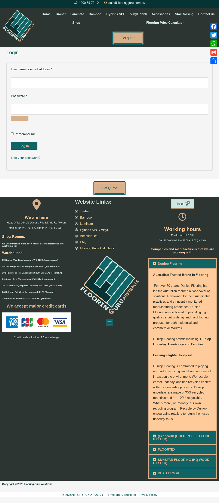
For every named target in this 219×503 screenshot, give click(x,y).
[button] (109, 322)
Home (46, 14)
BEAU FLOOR (168, 473)
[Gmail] (214, 52)
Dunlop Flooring (170, 263)
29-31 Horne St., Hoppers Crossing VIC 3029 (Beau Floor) (32, 285)
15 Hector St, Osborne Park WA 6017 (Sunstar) (26, 298)
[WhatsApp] (214, 43)
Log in (24, 146)
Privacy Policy (148, 494)
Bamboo (95, 14)
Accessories (161, 14)
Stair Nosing (184, 14)
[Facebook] (214, 26)
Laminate (77, 14)
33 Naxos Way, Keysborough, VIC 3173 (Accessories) (30, 260)
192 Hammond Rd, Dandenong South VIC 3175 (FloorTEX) (32, 273)
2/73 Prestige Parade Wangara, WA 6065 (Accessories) (30, 266)
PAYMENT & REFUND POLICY (83, 494)
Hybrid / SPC (116, 14)
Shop (76, 22)
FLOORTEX (166, 449)
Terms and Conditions (121, 494)
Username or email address (37, 69)
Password (25, 95)
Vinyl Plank (138, 14)
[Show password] (19, 118)
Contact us (206, 14)
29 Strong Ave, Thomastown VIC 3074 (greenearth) (28, 279)
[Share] (214, 60)
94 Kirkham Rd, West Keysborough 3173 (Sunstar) (28, 292)
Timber (60, 14)
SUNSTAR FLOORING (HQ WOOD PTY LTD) (181, 461)
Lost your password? (25, 158)
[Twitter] (214, 35)
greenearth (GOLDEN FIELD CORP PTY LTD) (181, 437)
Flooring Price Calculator (165, 22)
